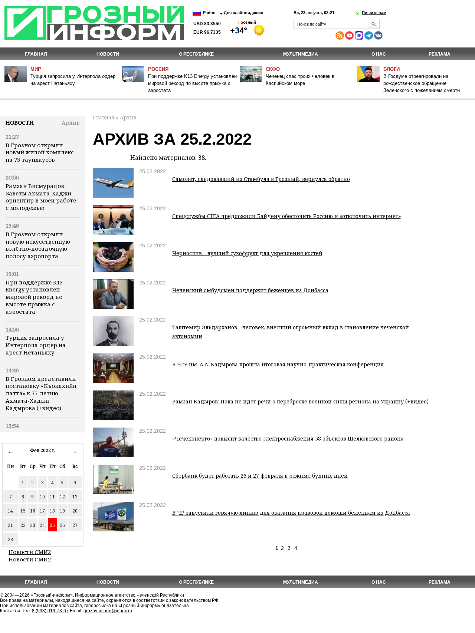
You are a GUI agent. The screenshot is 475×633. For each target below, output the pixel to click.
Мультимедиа (300, 54)
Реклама (440, 54)
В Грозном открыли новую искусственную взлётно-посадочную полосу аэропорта (38, 245)
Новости (20, 122)
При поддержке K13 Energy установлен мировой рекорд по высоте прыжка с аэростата (192, 83)
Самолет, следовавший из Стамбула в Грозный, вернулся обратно (261, 178)
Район (209, 12)
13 (75, 497)
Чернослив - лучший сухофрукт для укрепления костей (247, 253)
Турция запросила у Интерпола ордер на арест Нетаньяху (36, 345)
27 (75, 525)
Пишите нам (374, 12)
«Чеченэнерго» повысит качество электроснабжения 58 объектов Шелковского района (288, 438)
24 (42, 525)
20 (75, 511)
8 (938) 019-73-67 (50, 610)
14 (10, 511)
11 (52, 497)
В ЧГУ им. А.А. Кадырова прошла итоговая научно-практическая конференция (278, 364)
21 (10, 525)
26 (62, 525)
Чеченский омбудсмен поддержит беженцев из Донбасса (250, 290)
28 (10, 539)
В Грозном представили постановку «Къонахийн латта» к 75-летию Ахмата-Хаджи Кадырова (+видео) (41, 393)
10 (42, 497)
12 (62, 497)
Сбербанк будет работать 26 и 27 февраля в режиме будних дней (260, 475)
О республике (196, 54)
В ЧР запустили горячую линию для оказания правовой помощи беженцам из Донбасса (291, 512)
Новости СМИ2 (30, 551)
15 (23, 511)
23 (32, 525)
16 (32, 511)
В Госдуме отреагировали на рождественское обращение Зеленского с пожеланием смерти (421, 83)
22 (23, 525)
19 (62, 511)
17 (42, 511)
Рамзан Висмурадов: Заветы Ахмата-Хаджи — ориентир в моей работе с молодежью (42, 196)
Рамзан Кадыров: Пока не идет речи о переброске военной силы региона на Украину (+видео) (300, 401)
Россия (158, 69)
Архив (71, 122)
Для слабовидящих (243, 12)
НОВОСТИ (107, 54)
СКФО (273, 69)
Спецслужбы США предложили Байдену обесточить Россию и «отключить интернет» (286, 216)
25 (52, 525)
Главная (36, 54)
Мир (35, 69)
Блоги (391, 69)
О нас (378, 54)
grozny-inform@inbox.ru (107, 610)
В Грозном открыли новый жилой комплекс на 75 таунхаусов (40, 152)
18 (52, 511)
